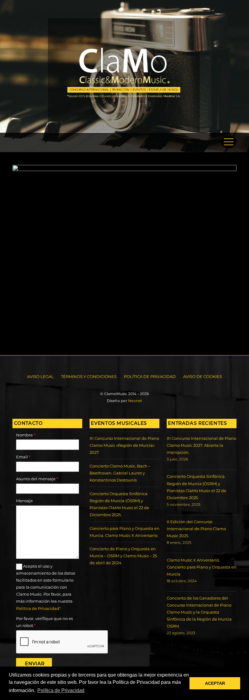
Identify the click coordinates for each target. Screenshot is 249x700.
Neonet (135, 400)
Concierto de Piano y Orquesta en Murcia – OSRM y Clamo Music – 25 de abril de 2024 (123, 555)
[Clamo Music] (124, 129)
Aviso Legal (40, 376)
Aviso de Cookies (202, 376)
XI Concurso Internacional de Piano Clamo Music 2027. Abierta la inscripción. (201, 445)
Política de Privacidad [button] (60, 690)
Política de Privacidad (150, 376)
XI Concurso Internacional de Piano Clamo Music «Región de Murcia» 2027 (124, 445)
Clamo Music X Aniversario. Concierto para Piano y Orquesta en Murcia (202, 567)
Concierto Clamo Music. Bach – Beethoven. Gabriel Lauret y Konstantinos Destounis (120, 473)
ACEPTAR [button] (215, 683)
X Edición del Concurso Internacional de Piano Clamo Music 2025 (196, 528)
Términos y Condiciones (89, 376)
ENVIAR (34, 664)
